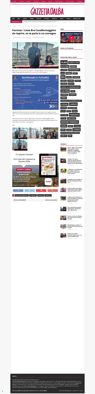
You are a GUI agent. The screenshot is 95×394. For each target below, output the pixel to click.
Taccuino (50, 1)
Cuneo (73, 91)
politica (63, 118)
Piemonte (74, 115)
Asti (62, 73)
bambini (68, 73)
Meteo (63, 111)
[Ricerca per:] (75, 21)
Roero (32, 18)
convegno (33, 195)
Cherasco (63, 80)
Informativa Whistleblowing (65, 390)
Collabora (21, 1)
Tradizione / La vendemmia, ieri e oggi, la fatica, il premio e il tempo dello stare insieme (74, 171)
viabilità (64, 136)
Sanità (71, 126)
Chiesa (68, 18)
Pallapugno (64, 115)
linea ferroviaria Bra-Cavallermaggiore (37, 72)
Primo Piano (28, 37)
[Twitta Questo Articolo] (29, 190)
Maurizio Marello (72, 108)
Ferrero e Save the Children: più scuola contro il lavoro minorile (74, 217)
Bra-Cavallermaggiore (22, 195)
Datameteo (64, 94)
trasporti (48, 195)
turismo (76, 130)
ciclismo (70, 80)
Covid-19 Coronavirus (70, 87)
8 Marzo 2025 (17, 37)
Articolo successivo (51, 200)
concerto (77, 80)
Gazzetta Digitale (70, 1)
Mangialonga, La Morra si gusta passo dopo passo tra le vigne (75, 226)
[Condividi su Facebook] (18, 190)
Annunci (43, 1)
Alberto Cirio (74, 63)
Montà (68, 111)
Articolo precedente (20, 200)
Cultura (46, 18)
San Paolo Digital (22, 386)
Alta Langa (65, 66)
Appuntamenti (74, 70)
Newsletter (76, 18)
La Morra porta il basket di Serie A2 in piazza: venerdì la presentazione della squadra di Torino (75, 199)
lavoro (63, 108)
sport (63, 130)
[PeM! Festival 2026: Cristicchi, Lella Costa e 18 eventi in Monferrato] (63, 236)
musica (75, 111)
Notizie (39, 18)
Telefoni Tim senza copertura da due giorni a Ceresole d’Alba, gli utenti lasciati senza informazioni (74, 161)
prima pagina (71, 118)
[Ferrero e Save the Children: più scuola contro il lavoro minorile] (63, 219)
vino (70, 136)
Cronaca (54, 18)
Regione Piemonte (69, 122)
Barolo (75, 73)
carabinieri (76, 77)
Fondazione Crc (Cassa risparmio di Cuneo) (71, 100)
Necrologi (36, 1)
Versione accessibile (39, 37)
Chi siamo (14, 1)
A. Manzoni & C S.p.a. (34, 390)
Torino (69, 130)
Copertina (64, 83)
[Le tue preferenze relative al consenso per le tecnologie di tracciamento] (2, 391)
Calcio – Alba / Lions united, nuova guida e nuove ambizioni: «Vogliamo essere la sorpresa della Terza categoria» (74, 150)
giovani (64, 104)
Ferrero (63, 98)
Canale (69, 77)
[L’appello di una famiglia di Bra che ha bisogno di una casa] (63, 182)
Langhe (25, 18)
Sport (62, 18)
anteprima (64, 70)
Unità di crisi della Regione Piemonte (70, 132)
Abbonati (29, 1)
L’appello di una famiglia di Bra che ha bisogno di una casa (74, 181)
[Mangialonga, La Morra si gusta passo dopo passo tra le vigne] (63, 228)
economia (72, 94)
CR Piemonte (79, 1)
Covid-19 (71, 83)
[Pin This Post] (41, 190)
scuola (77, 126)
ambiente (73, 66)
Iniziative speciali (59, 1)
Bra (19, 18)
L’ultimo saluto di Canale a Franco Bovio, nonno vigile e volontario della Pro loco (74, 190)
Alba (13, 18)
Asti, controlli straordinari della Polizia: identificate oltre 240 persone (74, 209)
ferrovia (40, 195)
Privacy (81, 390)
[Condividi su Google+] (53, 190)
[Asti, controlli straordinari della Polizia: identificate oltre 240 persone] (63, 210)
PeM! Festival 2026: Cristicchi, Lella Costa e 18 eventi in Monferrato (74, 235)
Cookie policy (75, 390)
